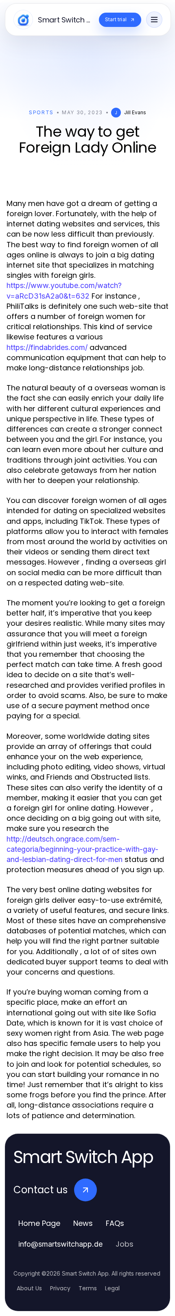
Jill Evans (135, 112)
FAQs (115, 1223)
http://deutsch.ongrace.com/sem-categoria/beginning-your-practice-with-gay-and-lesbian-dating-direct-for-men (82, 849)
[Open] (154, 19)
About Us (29, 1288)
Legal (112, 1288)
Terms (88, 1288)
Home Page (39, 1223)
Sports (41, 112)
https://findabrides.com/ (47, 347)
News (83, 1223)
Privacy (60, 1288)
